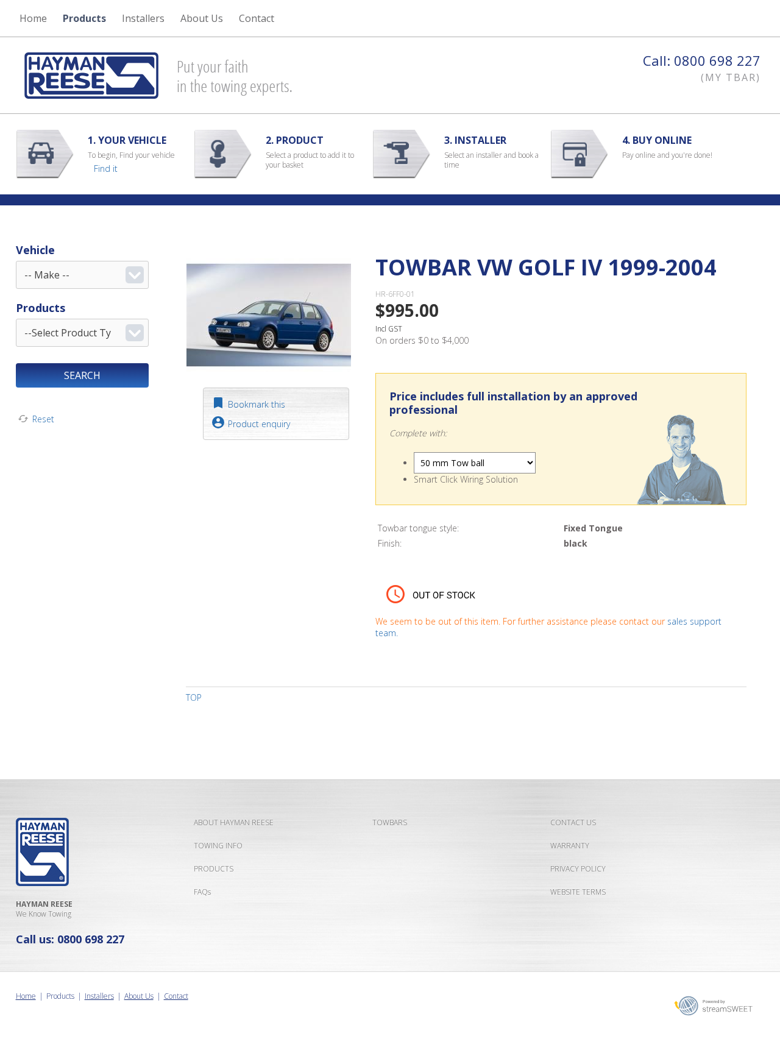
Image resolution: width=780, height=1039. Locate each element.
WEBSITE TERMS (578, 892)
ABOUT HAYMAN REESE (234, 822)
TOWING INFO (218, 845)
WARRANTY (569, 845)
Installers (143, 18)
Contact (176, 996)
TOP (194, 697)
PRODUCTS (213, 868)
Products (84, 18)
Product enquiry (259, 424)
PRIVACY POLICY (578, 868)
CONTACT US (573, 822)
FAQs (202, 892)
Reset (43, 419)
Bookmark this (256, 404)
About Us (139, 996)
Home (33, 18)
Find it (106, 168)
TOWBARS (389, 822)
